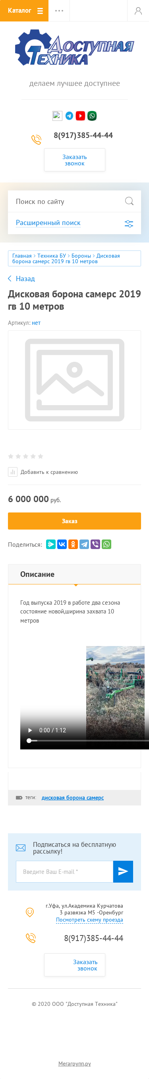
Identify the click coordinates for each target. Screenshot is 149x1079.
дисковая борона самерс (73, 797)
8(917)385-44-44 (83, 135)
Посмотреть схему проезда (89, 919)
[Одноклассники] (73, 544)
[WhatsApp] (106, 544)
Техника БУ (51, 255)
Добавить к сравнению (48, 471)
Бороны (81, 255)
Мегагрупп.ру (74, 1063)
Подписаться (123, 872)
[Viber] (95, 544)
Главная (22, 255)
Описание (37, 574)
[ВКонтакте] (62, 544)
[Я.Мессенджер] (51, 544)
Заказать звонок (74, 160)
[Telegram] (84, 544)
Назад (25, 278)
